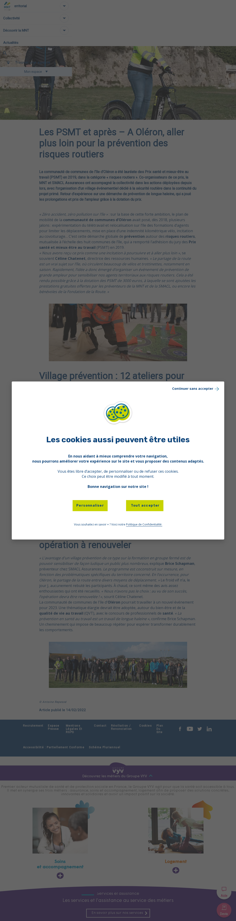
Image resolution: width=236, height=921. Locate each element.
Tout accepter (145, 505)
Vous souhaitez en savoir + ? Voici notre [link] (118, 524)
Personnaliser (90, 505)
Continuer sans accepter (192, 388)
